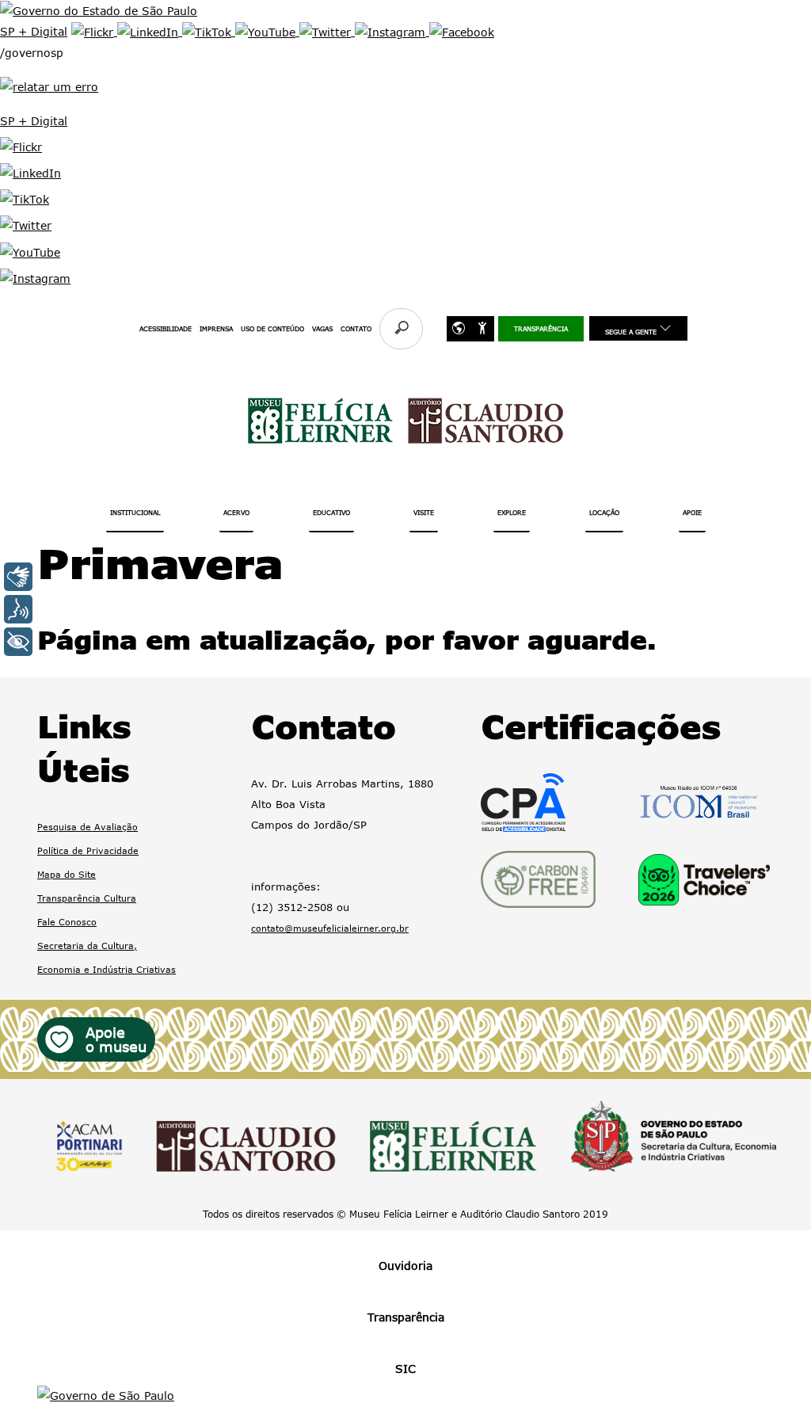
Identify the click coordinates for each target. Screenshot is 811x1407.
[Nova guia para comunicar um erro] (49, 85)
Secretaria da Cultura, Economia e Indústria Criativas (106, 957)
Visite (423, 513)
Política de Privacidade (88, 850)
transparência (541, 329)
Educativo (331, 513)
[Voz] (18, 609)
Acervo (236, 513)
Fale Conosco (67, 922)
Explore (511, 513)
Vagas (322, 329)
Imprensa (216, 329)
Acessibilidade (165, 329)
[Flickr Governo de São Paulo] (94, 31)
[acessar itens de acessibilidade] (458, 328)
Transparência (405, 1317)
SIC (405, 1368)
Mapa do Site (66, 874)
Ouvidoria (405, 1265)
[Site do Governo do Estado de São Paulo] (98, 10)
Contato (356, 329)
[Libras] (18, 576)
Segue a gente (632, 332)
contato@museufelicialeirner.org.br (330, 928)
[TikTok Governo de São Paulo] (208, 31)
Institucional (135, 513)
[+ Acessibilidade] (18, 641)
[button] (21, 146)
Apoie (692, 513)
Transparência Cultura (86, 898)
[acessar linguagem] (482, 328)
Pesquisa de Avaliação (87, 827)
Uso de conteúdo (272, 329)
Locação (604, 513)
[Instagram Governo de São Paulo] (392, 31)
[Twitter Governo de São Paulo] (327, 31)
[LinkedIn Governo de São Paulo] (149, 31)
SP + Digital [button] (33, 121)
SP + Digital (33, 31)
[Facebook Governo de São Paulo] (461, 31)
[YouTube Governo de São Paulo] (267, 31)
